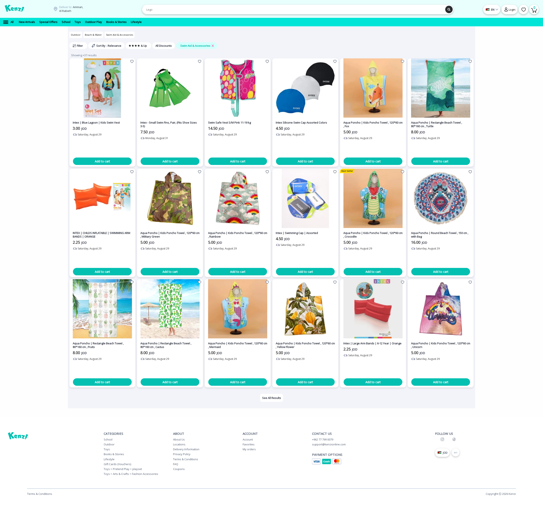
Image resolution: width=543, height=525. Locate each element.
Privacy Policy (181, 454)
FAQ (175, 464)
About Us (179, 439)
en (455, 452)
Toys (107, 449)
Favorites (249, 444)
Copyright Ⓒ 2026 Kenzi (501, 494)
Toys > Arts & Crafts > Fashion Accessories (131, 474)
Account (248, 439)
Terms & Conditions (185, 459)
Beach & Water (93, 34)
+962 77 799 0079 (322, 439)
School (108, 439)
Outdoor (76, 34)
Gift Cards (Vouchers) (117, 464)
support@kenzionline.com (329, 444)
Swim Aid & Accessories (119, 34)
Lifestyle (109, 459)
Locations (179, 444)
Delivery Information (186, 449)
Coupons (179, 469)
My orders (249, 449)
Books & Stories (114, 454)
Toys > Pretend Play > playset (123, 469)
